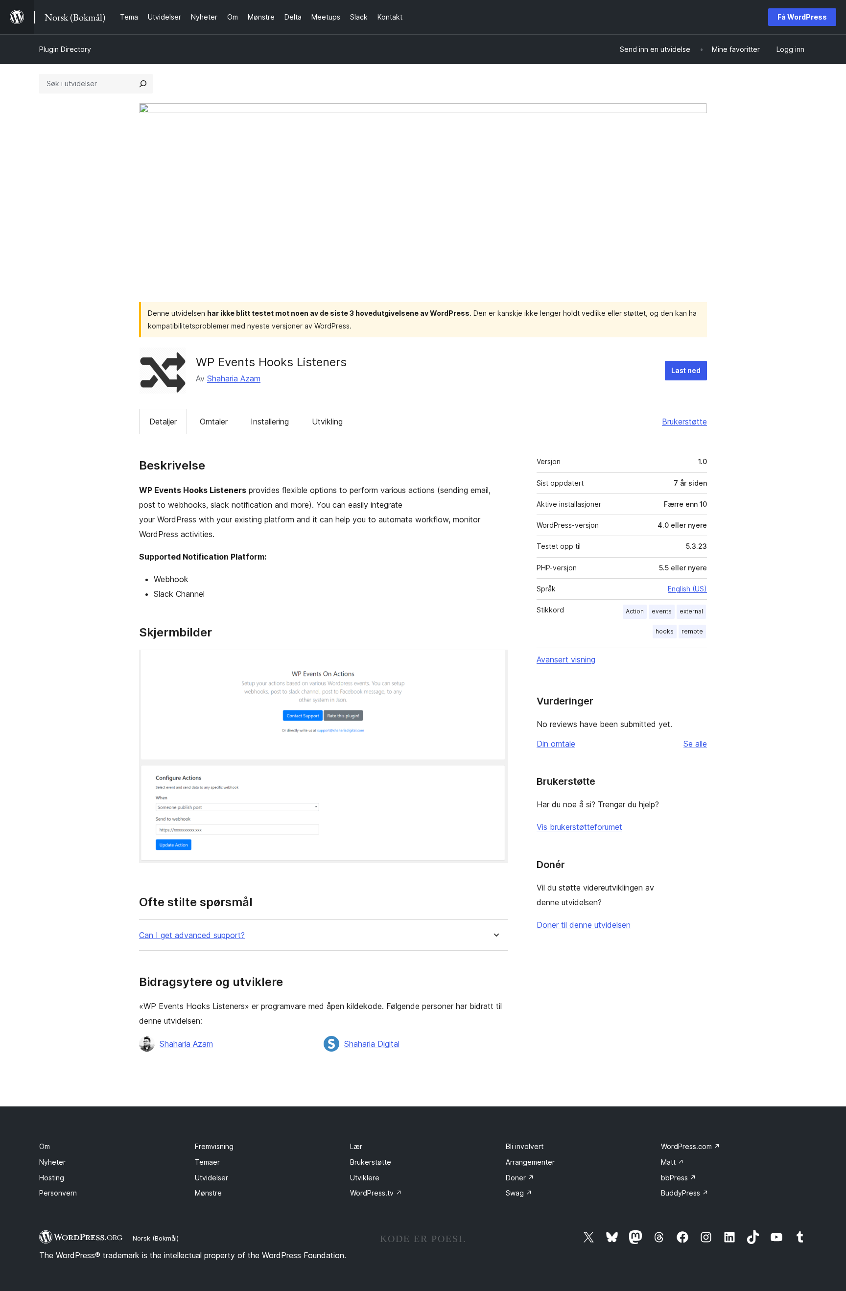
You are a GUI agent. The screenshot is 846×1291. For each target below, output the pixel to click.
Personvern (58, 1193)
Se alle (695, 744)
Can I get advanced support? (192, 935)
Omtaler (214, 421)
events (662, 611)
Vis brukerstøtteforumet (579, 827)
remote (692, 631)
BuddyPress (684, 1193)
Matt (672, 1162)
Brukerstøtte (684, 421)
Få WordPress (802, 17)
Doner (520, 1178)
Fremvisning (214, 1146)
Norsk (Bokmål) (156, 1238)
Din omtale (556, 744)
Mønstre (208, 1193)
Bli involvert (524, 1146)
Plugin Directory (65, 49)
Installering (270, 421)
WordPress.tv (376, 1193)
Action (635, 611)
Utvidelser (211, 1178)
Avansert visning (566, 659)
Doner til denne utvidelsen (584, 925)
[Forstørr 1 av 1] (495, 663)
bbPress (678, 1178)
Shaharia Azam (233, 378)
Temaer (207, 1162)
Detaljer (163, 421)
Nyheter (52, 1162)
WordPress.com (690, 1146)
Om (44, 1146)
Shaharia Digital (372, 1044)
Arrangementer (530, 1162)
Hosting (51, 1178)
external (691, 611)
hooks (665, 631)
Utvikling (327, 421)
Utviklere (364, 1178)
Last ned (686, 370)
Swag (519, 1193)
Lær (356, 1146)
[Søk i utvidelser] (143, 84)
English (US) (687, 589)
